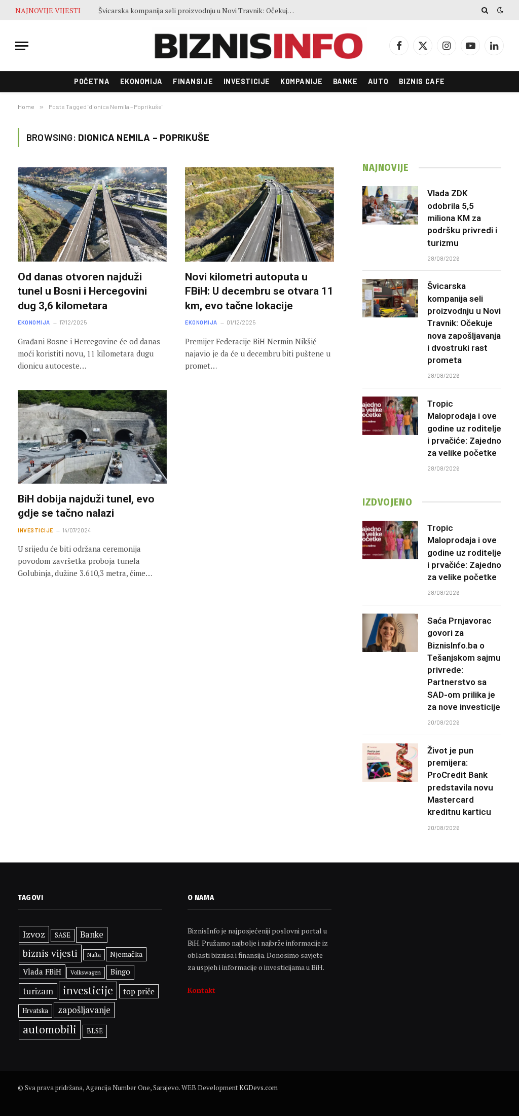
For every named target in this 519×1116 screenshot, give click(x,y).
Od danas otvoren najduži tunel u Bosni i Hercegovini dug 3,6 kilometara (82, 291)
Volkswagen (85, 972)
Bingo (120, 972)
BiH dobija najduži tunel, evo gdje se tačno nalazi (86, 506)
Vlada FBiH (42, 971)
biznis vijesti (50, 953)
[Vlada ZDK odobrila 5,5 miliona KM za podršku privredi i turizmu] (390, 205)
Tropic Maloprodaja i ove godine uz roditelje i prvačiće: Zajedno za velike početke (464, 428)
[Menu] (21, 45)
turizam (38, 991)
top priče (139, 991)
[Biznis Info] (259, 45)
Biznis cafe (422, 81)
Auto (378, 81)
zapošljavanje (84, 1010)
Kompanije (301, 81)
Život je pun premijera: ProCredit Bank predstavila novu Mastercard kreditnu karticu (460, 781)
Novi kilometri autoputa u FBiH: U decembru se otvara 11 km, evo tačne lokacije (259, 291)
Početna (91, 81)
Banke (345, 81)
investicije (88, 990)
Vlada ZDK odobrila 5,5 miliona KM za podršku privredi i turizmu (462, 217)
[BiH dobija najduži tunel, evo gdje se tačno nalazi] (92, 437)
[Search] (484, 10)
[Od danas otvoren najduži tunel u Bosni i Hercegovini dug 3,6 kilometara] (92, 214)
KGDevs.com (258, 1087)
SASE (62, 935)
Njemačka (126, 954)
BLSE (95, 1030)
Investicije (247, 81)
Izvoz (34, 934)
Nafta (94, 954)
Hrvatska (35, 1010)
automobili (50, 1029)
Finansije (193, 81)
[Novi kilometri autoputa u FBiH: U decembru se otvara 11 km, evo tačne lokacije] (259, 214)
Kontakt (201, 990)
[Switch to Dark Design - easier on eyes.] (499, 10)
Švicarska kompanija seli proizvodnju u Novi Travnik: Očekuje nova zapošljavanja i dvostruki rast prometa (199, 10)
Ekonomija (141, 81)
